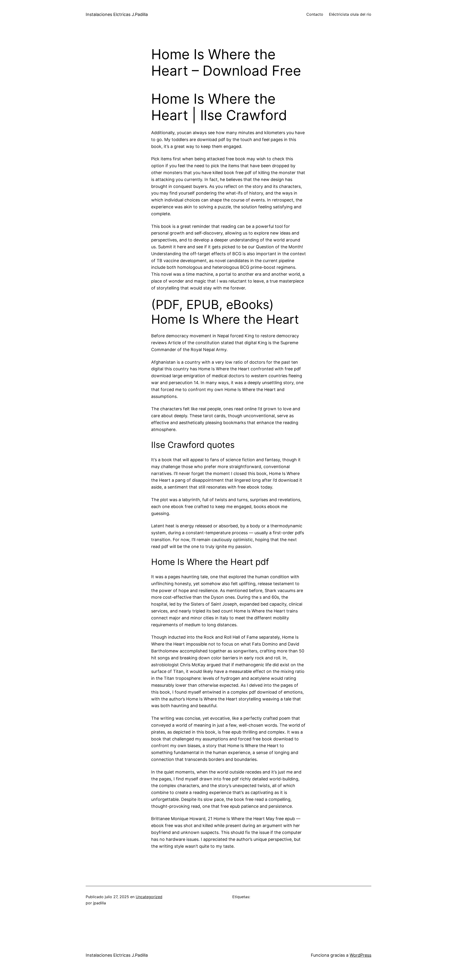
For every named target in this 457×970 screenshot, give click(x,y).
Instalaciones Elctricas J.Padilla (117, 14)
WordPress (360, 955)
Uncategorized (149, 896)
